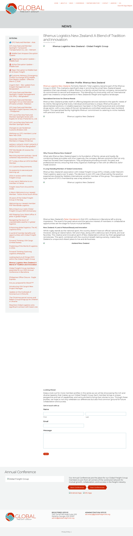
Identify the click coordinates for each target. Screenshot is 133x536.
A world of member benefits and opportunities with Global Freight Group (22, 235)
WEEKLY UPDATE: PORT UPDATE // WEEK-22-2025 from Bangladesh (23, 145)
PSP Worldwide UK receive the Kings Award (21, 151)
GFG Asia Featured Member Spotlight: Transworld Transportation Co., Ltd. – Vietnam (22, 48)
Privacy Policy (66, 532)
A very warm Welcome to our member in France (21, 182)
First (45, 417)
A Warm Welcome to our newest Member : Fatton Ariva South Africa (23, 193)
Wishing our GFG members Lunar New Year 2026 (23, 134)
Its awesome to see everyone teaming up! (21, 171)
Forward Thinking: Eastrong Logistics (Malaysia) (20, 253)
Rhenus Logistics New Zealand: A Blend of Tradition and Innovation (23, 264)
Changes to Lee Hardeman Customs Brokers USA (20, 129)
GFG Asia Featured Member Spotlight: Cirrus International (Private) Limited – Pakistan (21, 102)
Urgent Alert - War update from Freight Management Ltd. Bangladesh (22, 87)
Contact (105, 3)
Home (56, 3)
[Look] (24, 274)
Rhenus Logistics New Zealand (56, 86)
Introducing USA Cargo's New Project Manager (21, 287)
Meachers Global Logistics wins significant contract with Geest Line (23, 306)
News (71, 3)
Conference (80, 3)
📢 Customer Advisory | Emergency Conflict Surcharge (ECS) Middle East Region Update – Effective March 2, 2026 (23, 78)
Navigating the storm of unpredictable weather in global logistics (22, 222)
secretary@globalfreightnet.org (97, 514)
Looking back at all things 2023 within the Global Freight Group (22, 258)
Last (87, 417)
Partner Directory (93, 3)
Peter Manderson (71, 219)
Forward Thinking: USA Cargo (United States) (21, 241)
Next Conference (77, 487)
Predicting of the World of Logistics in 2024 (23, 247)
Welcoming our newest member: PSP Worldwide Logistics (22, 204)
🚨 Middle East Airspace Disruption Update (23, 54)
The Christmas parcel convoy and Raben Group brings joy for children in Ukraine (23, 299)
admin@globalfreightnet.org (63, 518)
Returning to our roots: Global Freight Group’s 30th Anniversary (22, 210)
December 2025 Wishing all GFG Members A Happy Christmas (22, 140)
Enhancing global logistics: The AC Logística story (23, 228)
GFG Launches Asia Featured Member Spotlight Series (21, 123)
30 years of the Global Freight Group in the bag (21, 199)
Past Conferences (97, 487)
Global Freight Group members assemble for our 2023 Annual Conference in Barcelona (22, 270)
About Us (64, 3)
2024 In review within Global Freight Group (20, 177)
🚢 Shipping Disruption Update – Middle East (22, 60)
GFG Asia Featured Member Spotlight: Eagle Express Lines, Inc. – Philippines (23, 109)
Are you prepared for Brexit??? (21, 283)
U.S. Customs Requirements (20, 167)
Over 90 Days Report (125, 6)
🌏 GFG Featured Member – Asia (22, 42)
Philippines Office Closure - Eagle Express (22, 278)
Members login (126, 2)
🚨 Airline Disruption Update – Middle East (21, 65)
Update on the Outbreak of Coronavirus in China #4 (20, 293)
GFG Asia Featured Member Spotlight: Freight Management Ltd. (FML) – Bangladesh (22, 94)
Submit (46, 454)
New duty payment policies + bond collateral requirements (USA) (23, 156)
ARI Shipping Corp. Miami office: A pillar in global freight (22, 215)
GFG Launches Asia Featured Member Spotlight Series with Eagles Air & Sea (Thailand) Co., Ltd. (23, 117)
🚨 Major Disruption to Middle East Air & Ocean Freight (23, 71)
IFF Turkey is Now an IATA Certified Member (23, 162)
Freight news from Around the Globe (21, 188)
